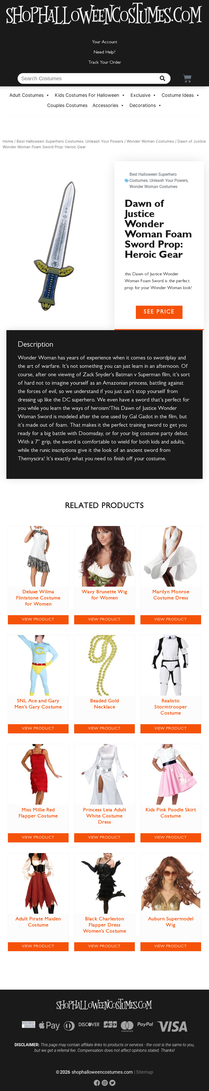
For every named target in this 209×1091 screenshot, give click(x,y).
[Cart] (187, 78)
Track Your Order (104, 63)
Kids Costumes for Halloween (87, 95)
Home (8, 141)
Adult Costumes (26, 95)
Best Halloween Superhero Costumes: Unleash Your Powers (70, 141)
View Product (38, 620)
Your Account (104, 42)
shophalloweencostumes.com (102, 1072)
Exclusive (140, 95)
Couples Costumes (67, 105)
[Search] (162, 78)
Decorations (142, 105)
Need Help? (104, 52)
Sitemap (144, 1072)
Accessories (105, 105)
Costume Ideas (178, 95)
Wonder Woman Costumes (150, 141)
